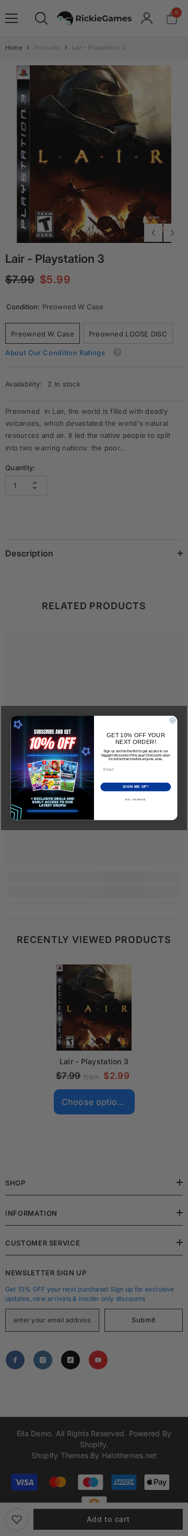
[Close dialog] (172, 720)
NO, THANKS (135, 799)
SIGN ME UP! (136, 787)
